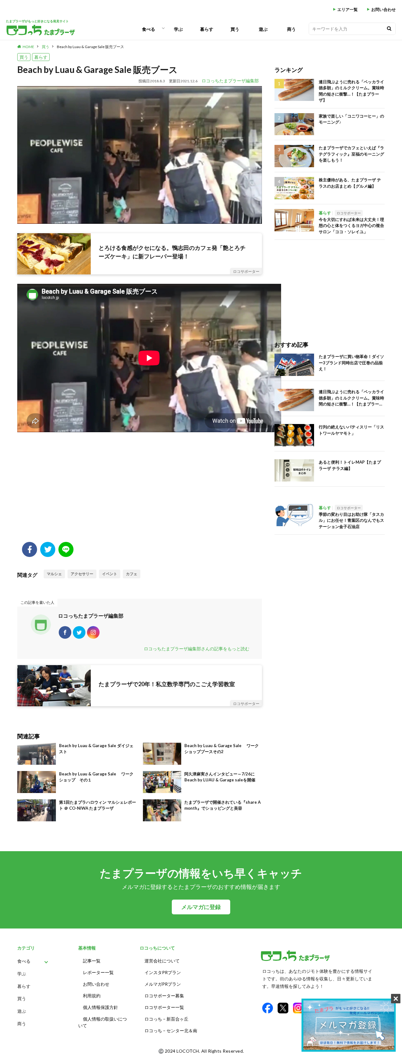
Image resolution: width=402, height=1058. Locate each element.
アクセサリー (82, 573)
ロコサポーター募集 (164, 995)
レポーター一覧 (98, 972)
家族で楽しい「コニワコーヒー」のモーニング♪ (351, 119)
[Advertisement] (139, 492)
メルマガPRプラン (162, 984)
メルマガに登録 (201, 907)
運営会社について (162, 960)
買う (235, 29)
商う (291, 29)
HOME (28, 46)
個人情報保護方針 (100, 1007)
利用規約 (91, 995)
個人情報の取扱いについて (102, 1022)
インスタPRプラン (162, 972)
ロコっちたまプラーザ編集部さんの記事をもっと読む (196, 648)
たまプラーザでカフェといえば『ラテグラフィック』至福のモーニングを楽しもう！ (351, 154)
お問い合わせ (383, 9)
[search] (389, 29)
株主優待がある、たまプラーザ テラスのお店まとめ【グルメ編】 (350, 183)
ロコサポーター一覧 (164, 1007)
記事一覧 (91, 960)
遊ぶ (263, 29)
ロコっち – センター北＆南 (170, 1030)
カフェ (131, 573)
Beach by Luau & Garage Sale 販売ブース (90, 46)
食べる (148, 29)
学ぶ (178, 29)
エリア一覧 (347, 9)
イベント (109, 573)
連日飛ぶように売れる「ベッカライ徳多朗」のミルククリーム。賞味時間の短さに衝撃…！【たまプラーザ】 (351, 91)
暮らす (206, 29)
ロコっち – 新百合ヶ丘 (166, 1019)
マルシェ (54, 573)
